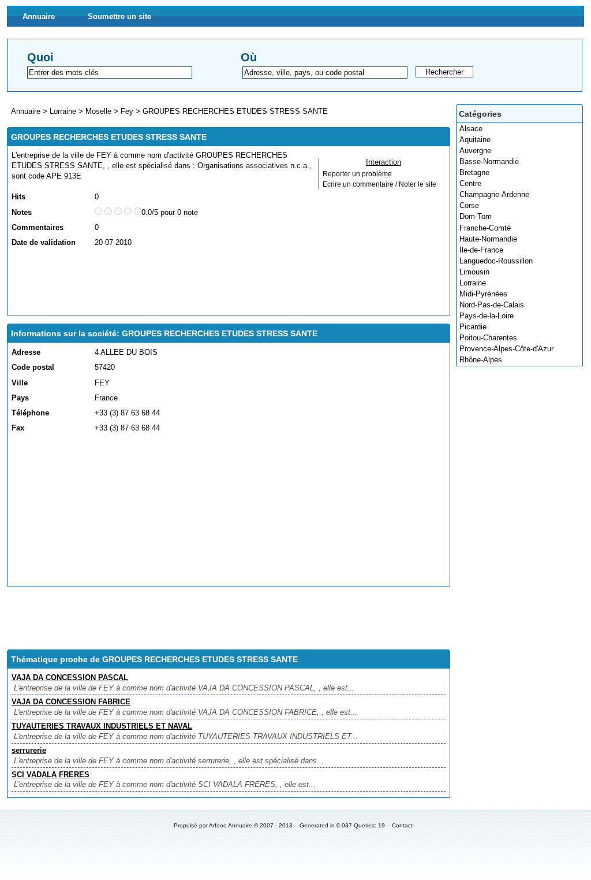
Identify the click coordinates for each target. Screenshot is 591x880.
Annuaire (39, 16)
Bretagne (474, 172)
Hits (18, 196)
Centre (470, 183)
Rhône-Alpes (480, 359)
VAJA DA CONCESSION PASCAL (70, 677)
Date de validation (44, 242)
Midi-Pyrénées (483, 293)
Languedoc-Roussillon (496, 261)
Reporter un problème (357, 173)
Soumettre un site (119, 16)
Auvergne (475, 150)
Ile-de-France (481, 250)
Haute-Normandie (488, 239)
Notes (22, 212)
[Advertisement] (222, 282)
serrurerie (29, 750)
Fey (127, 111)
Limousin (474, 272)
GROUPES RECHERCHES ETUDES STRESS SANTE (235, 111)
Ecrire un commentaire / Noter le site (379, 184)
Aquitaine (475, 139)
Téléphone (30, 413)
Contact (402, 825)
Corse (469, 205)
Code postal (33, 367)
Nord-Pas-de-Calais (491, 304)
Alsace (470, 128)
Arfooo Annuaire (230, 825)
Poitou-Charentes (488, 337)
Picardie (473, 326)
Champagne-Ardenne (494, 194)
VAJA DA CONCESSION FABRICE (71, 701)
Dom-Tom (475, 216)
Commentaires (37, 227)
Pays (20, 397)
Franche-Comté (485, 228)
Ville (20, 382)
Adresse (26, 352)
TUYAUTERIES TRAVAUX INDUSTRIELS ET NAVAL (102, 726)
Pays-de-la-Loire (486, 315)
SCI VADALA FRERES (50, 774)
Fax (18, 428)
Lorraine (472, 283)
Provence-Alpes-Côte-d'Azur (506, 348)
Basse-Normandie (489, 161)
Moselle (98, 111)
